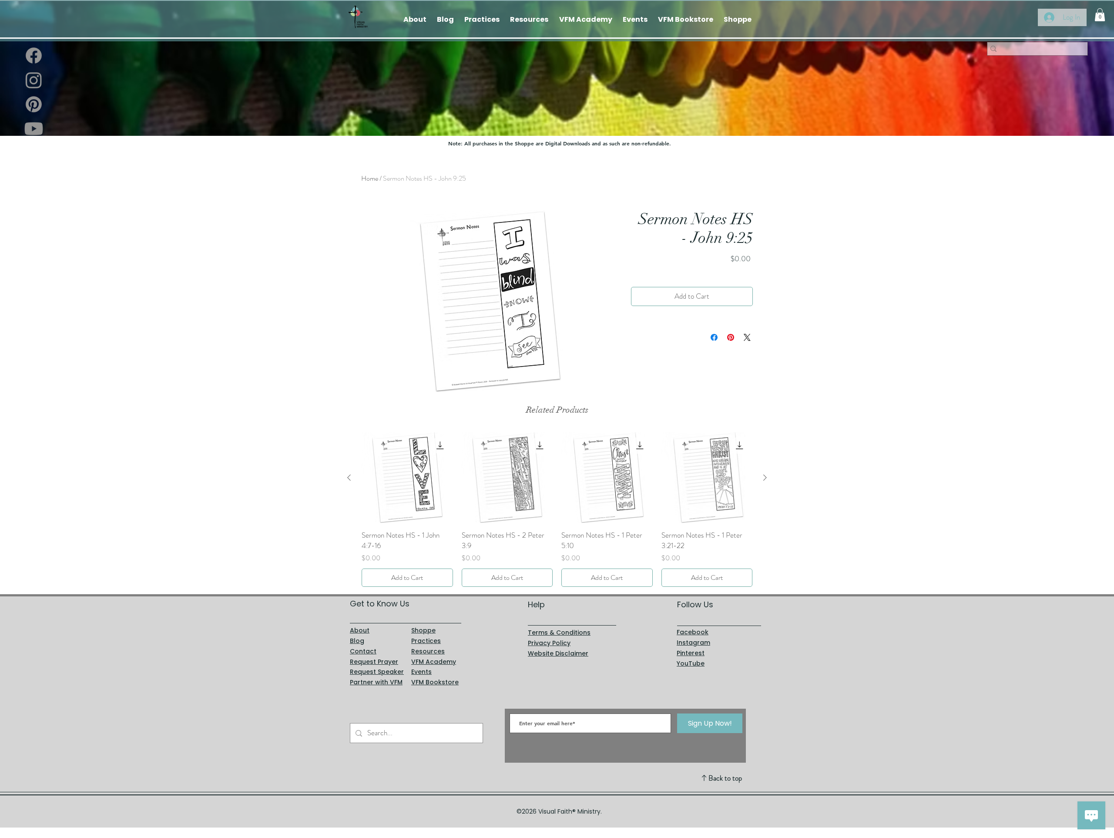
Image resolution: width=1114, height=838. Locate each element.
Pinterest (691, 653)
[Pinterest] (33, 104)
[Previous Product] (349, 477)
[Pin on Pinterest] (730, 337)
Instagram (693, 642)
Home (369, 178)
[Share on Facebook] (714, 337)
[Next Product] (765, 477)
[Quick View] (407, 478)
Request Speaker (377, 671)
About (359, 630)
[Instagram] (33, 80)
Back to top (725, 778)
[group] (557, 509)
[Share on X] (747, 337)
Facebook (692, 632)
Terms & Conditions (559, 632)
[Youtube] (33, 128)
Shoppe (423, 630)
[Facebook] (33, 55)
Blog (357, 640)
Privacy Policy (549, 643)
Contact (363, 651)
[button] (1099, 14)
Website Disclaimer (558, 653)
